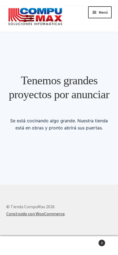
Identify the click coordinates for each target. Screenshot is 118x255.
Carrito (91, 241)
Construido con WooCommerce (35, 213)
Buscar (58, 245)
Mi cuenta (19, 245)
